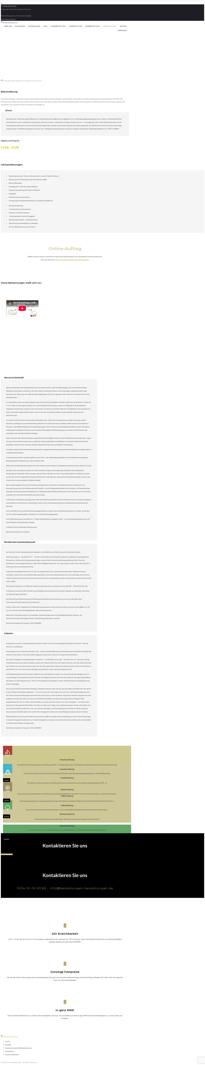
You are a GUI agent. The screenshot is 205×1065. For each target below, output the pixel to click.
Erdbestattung (75, 26)
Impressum (122, 30)
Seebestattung (109, 26)
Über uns (8, 26)
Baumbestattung (92, 26)
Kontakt (123, 26)
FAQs (45, 26)
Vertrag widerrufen (12, 1054)
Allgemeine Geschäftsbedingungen (18, 1048)
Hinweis (8, 110)
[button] (7, 854)
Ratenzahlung (34, 26)
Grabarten (8, 633)
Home (7, 1041)
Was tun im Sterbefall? (14, 378)
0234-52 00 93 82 (9, 6)
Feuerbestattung (58, 26)
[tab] (65, 110)
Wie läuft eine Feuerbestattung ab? (19, 542)
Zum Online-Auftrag (8, 19)
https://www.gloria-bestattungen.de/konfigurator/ (72, 260)
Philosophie (20, 26)
